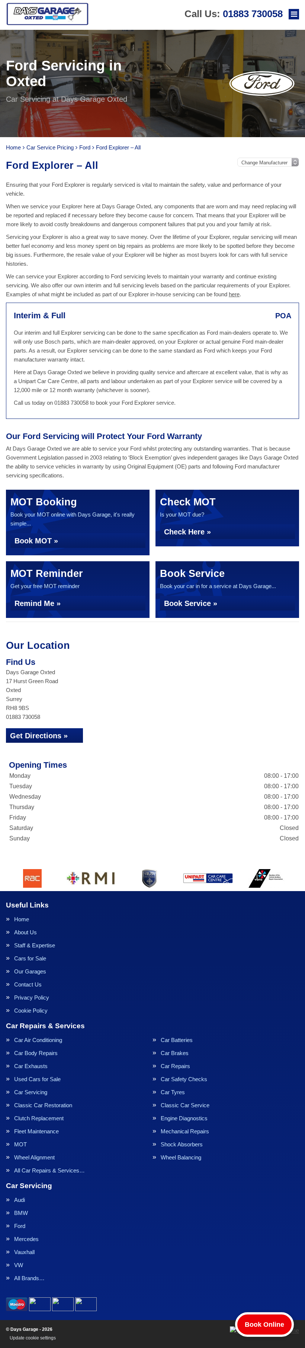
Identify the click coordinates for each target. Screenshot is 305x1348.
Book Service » (190, 603)
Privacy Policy (31, 997)
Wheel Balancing (181, 1157)
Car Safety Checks (184, 1079)
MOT (20, 1144)
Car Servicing (30, 1092)
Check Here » (187, 532)
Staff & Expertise (34, 945)
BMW (21, 1213)
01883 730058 (233, 13)
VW (18, 1265)
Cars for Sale (30, 958)
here (234, 294)
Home (21, 919)
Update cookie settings (33, 1338)
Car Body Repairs (36, 1053)
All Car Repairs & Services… (49, 1170)
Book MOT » (36, 541)
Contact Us (28, 984)
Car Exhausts (31, 1066)
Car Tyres (173, 1092)
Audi (19, 1200)
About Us (25, 932)
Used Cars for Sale (37, 1079)
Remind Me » (38, 603)
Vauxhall (24, 1252)
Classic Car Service (185, 1105)
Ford (19, 1226)
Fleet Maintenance (36, 1131)
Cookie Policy (31, 1010)
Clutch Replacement (39, 1118)
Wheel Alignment (34, 1157)
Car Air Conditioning (38, 1040)
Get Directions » (39, 736)
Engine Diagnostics (184, 1118)
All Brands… (29, 1278)
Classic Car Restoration (43, 1105)
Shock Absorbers (182, 1144)
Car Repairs (175, 1066)
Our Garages (30, 971)
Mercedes (26, 1239)
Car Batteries (177, 1040)
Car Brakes (175, 1053)
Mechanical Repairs (185, 1131)
